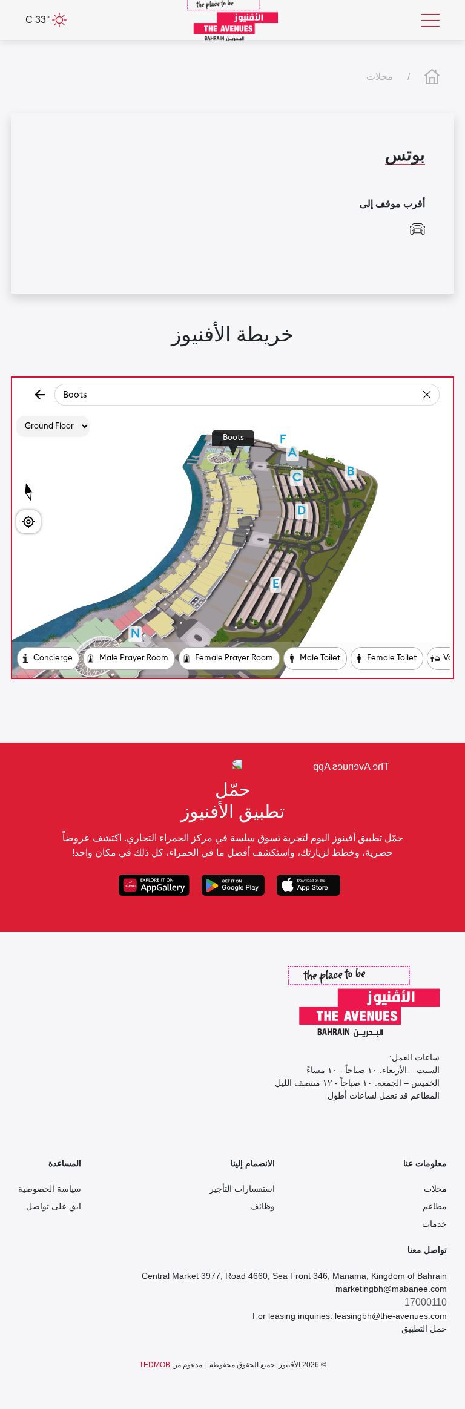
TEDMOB (154, 1365)
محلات (379, 76)
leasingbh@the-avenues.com (391, 1316)
